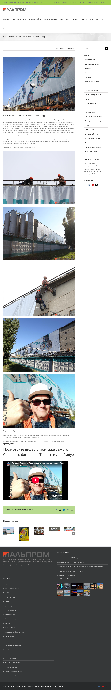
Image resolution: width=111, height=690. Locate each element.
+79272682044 (96, 171)
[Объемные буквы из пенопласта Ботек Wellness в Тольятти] (60, 592)
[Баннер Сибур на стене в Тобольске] (87, 586)
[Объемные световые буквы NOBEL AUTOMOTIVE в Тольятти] (80, 586)
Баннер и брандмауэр (92, 64)
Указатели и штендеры (92, 138)
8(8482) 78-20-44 (95, 169)
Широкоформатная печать (93, 147)
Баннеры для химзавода (66, 575)
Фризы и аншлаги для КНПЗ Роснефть (71, 562)
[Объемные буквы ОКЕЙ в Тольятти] (100, 586)
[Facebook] (85, 185)
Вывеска (88, 68)
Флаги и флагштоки (91, 143)
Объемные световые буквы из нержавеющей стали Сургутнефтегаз (80, 566)
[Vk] (89, 185)
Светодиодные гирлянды (93, 121)
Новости (88, 99)
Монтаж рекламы (91, 86)
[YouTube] (93, 185)
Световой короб (90, 112)
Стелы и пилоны (90, 130)
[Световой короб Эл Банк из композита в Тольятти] (87, 592)
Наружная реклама (91, 90)
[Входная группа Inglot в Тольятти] (93, 586)
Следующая (70, 48)
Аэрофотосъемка (90, 60)
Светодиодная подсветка (93, 116)
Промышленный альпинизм (94, 108)
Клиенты (88, 77)
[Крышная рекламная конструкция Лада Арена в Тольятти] (67, 592)
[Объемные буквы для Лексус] (60, 586)
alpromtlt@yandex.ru (35, 2)
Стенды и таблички (91, 134)
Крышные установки (92, 81)
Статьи (87, 125)
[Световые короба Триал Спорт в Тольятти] (73, 586)
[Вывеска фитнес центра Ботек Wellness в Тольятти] (80, 592)
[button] (4, 28)
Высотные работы (91, 73)
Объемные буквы (90, 103)
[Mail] (96, 185)
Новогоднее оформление (93, 95)
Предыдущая (59, 48)
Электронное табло (91, 151)
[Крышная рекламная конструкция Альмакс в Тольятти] (73, 592)
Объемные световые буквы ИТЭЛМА (70, 571)
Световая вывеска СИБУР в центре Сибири (72, 558)
